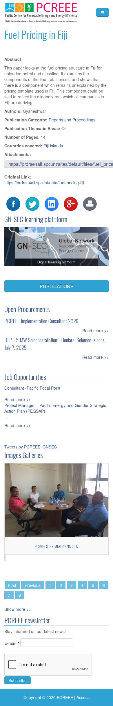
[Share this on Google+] (71, 203)
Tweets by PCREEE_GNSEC (30, 447)
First (12, 585)
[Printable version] (90, 203)
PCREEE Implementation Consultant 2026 (41, 321)
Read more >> (95, 330)
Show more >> (17, 609)
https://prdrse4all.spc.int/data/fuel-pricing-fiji (44, 182)
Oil (63, 128)
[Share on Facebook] (13, 203)
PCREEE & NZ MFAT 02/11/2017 (56, 546)
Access (83, 697)
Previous (33, 585)
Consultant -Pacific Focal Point (32, 388)
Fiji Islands (53, 146)
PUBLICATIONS (57, 286)
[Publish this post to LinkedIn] (52, 203)
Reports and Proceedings (72, 120)
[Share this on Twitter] (32, 203)
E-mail (11, 643)
